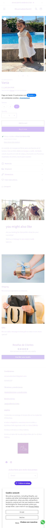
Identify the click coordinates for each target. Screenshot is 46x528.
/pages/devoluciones (11, 404)
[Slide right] (27, 75)
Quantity (4, 111)
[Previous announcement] (4, 2)
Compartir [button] (7, 186)
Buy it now (23, 129)
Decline (21, 517)
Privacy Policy (34, 506)
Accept (22, 512)
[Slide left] (18, 75)
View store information (12, 142)
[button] (4, 9)
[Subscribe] (35, 475)
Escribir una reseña (22, 357)
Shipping (12, 90)
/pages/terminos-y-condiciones (15, 392)
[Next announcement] (42, 2)
